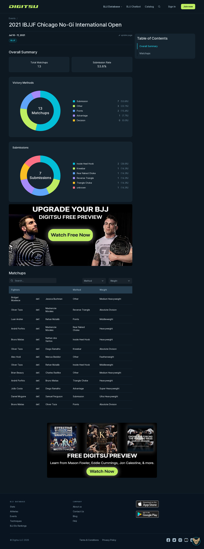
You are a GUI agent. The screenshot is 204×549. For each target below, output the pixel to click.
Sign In (172, 6)
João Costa (17, 388)
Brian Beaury (17, 372)
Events (12, 18)
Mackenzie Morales (51, 310)
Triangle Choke (80, 380)
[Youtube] (186, 540)
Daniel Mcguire (18, 396)
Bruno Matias (17, 339)
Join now (188, 6)
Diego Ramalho (53, 349)
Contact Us (78, 511)
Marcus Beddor (53, 357)
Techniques (16, 521)
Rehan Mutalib (53, 319)
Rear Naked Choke (79, 328)
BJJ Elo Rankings (18, 526)
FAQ (75, 521)
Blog (75, 516)
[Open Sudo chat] (196, 541)
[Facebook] (168, 540)
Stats (12, 506)
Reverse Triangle (81, 309)
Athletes (14, 511)
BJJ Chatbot (133, 6)
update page (126, 35)
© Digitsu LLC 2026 (19, 540)
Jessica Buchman (54, 299)
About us (77, 506)
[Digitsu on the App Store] (147, 504)
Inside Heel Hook (81, 339)
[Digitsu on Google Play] (147, 514)
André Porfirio (18, 328)
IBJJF (12, 40)
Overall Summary (148, 46)
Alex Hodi (16, 357)
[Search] (159, 6)
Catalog (149, 6)
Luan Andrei (17, 319)
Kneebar (77, 349)
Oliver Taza (17, 309)
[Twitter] (174, 540)
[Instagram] (180, 540)
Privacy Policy (109, 540)
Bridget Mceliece (15, 299)
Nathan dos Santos (51, 339)
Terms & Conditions (89, 540)
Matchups (144, 53)
